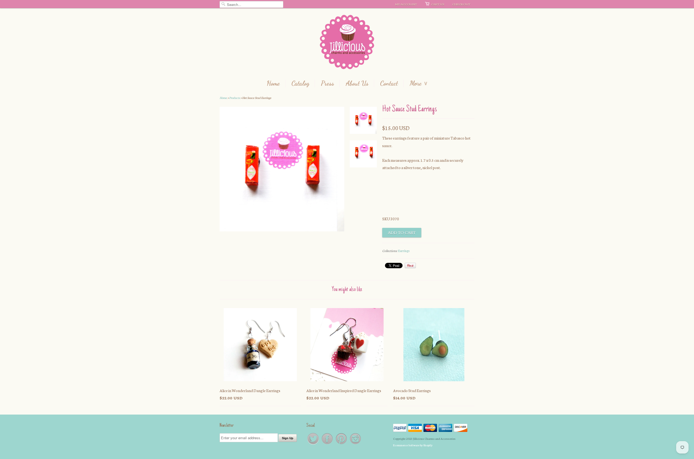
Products (234, 98)
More (418, 83)
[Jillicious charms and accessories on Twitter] (313, 444)
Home (273, 83)
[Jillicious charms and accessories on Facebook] (327, 444)
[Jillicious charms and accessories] (347, 43)
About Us (357, 83)
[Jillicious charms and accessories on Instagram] (355, 444)
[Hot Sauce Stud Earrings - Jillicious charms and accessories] (363, 121)
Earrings (404, 250)
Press (327, 83)
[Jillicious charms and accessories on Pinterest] (342, 444)
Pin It (410, 265)
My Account (406, 4)
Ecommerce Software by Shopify (412, 445)
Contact (389, 83)
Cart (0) (437, 4)
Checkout (461, 4)
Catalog (300, 83)
